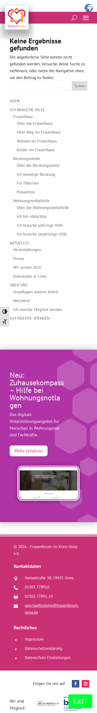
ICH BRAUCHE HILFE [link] (27, 109)
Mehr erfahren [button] (28, 451)
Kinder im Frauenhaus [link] (35, 149)
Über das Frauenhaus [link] (35, 123)
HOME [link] (15, 101)
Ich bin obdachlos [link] (32, 216)
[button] (86, 18)
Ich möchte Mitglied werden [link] (37, 309)
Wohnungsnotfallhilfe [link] (31, 200)
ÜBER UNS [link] (19, 285)
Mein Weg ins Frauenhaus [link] (39, 132)
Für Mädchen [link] (28, 183)
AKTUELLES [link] (19, 243)
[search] (74, 17)
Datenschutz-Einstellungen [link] (48, 657)
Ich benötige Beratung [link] (36, 174)
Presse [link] (18, 258)
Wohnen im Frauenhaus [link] (37, 141)
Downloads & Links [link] (30, 276)
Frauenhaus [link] (23, 116)
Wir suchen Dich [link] (27, 267)
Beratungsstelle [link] (26, 158)
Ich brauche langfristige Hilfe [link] (42, 234)
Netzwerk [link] (21, 300)
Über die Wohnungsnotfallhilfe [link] (43, 207)
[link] (16, 17)
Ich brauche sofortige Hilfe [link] (40, 225)
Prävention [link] (26, 192)
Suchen (79, 86)
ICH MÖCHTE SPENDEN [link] (30, 318)
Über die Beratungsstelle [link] (38, 165)
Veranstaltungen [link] (27, 249)
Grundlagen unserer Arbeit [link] (35, 291)
